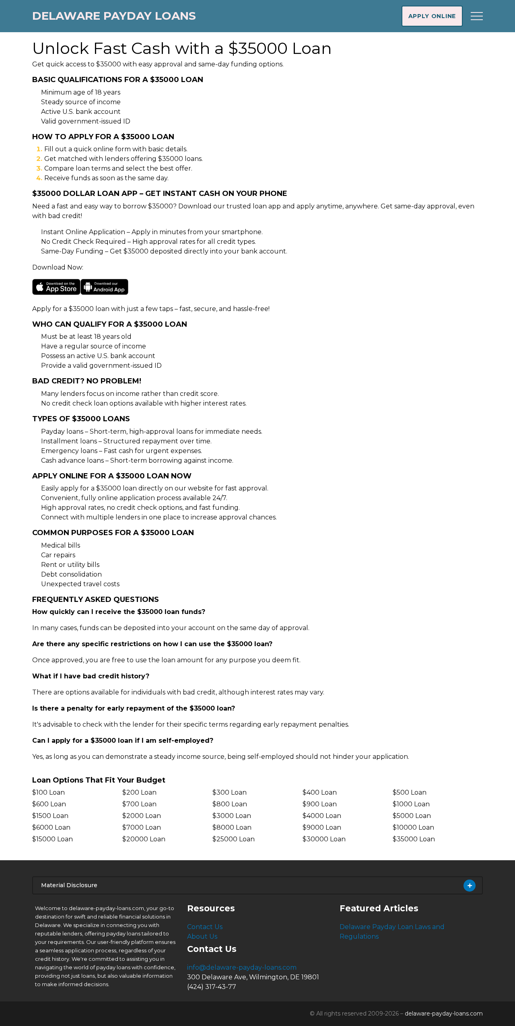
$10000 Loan (413, 827)
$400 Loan (320, 792)
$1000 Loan (411, 804)
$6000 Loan (51, 827)
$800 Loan (229, 804)
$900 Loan (320, 804)
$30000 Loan (324, 839)
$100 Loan (48, 792)
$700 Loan (139, 804)
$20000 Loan (143, 839)
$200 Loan (139, 792)
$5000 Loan (412, 816)
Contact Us (204, 927)
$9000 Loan (322, 827)
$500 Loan (409, 792)
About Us (202, 936)
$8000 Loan (231, 827)
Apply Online (432, 16)
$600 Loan (49, 804)
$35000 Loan (414, 839)
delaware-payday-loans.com (444, 1013)
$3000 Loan (231, 816)
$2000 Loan (141, 816)
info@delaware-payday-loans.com (242, 967)
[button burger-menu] (477, 16)
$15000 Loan (52, 839)
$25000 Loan (233, 839)
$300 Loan (229, 792)
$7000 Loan (141, 827)
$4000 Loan (322, 816)
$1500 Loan (50, 816)
